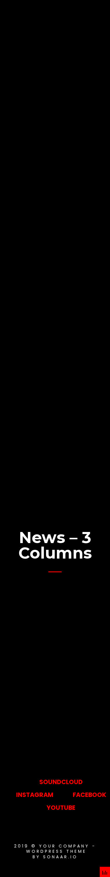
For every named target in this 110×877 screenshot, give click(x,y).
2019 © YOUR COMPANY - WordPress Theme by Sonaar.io (55, 851)
